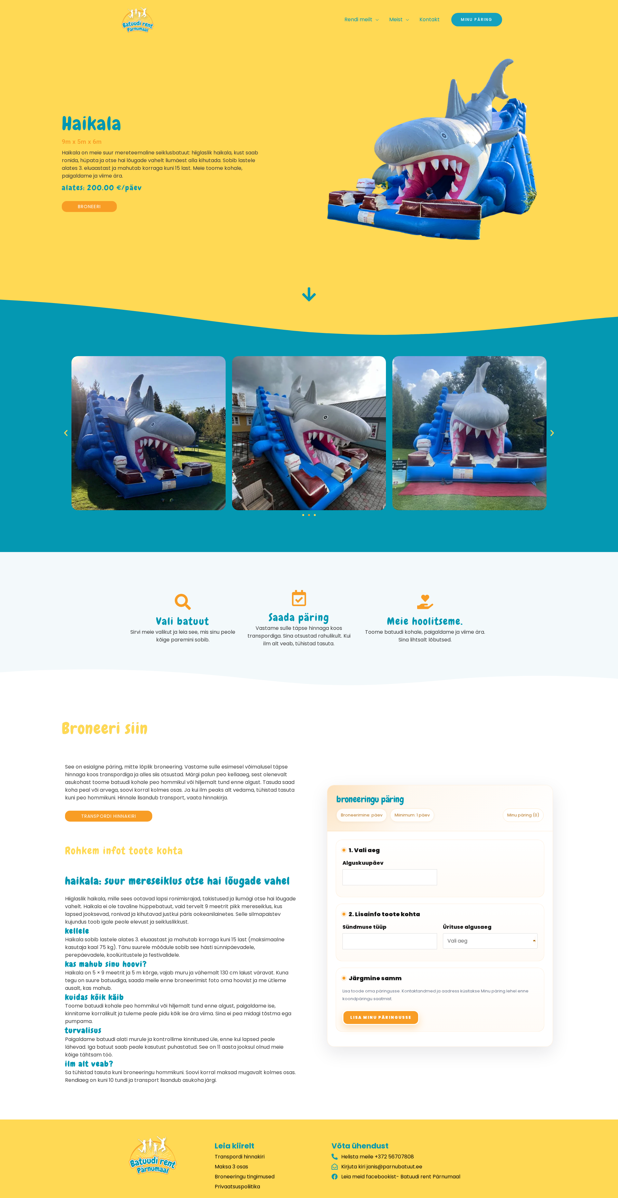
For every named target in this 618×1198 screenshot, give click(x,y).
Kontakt (429, 19)
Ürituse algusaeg (467, 927)
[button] (66, 433)
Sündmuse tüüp (364, 927)
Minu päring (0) (523, 815)
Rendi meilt (358, 19)
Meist (396, 19)
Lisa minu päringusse (380, 1017)
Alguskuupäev (362, 863)
